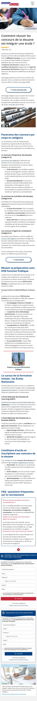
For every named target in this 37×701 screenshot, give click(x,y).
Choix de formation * (8, 569)
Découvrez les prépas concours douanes (14, 694)
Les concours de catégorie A (10, 160)
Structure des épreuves (14, 181)
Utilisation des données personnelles (18, 605)
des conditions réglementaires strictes (21, 463)
